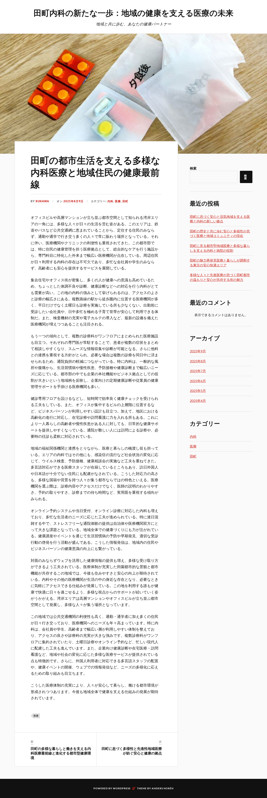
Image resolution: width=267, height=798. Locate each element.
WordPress (121, 788)
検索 (193, 168)
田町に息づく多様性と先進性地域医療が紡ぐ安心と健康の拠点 (132, 750)
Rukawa (42, 201)
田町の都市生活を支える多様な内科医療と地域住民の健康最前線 (95, 172)
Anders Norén (163, 788)
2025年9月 (198, 351)
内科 (110, 201)
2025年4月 (198, 401)
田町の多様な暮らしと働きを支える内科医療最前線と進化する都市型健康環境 (61, 753)
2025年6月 (198, 381)
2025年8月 (198, 361)
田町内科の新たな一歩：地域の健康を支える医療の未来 (133, 12)
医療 (118, 201)
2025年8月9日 (73, 201)
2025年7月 (198, 371)
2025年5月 (198, 391)
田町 (125, 201)
